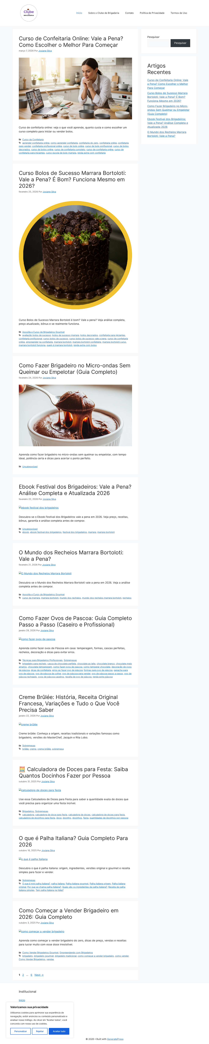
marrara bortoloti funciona (32, 345)
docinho (67, 818)
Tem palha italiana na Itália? (49, 890)
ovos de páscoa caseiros (51, 676)
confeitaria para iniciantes (112, 335)
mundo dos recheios (70, 598)
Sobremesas (70, 660)
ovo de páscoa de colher (48, 673)
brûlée (25, 749)
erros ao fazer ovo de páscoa (67, 670)
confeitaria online (108, 143)
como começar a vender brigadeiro (96, 956)
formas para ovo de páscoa (98, 670)
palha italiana (58, 883)
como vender (122, 956)
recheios (127, 598)
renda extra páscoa (103, 676)
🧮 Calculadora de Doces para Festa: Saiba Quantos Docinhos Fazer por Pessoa (73, 772)
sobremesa (58, 749)
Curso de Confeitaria (33, 139)
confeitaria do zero (88, 143)
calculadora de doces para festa (108, 814)
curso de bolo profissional (98, 146)
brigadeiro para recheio (34, 663)
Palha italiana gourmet (77, 883)
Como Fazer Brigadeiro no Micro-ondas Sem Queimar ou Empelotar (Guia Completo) (74, 368)
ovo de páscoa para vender (76, 673)
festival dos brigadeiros (75, 532)
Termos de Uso (179, 12)
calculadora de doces (79, 814)
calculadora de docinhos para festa (37, 818)
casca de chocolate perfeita (61, 663)
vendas (50, 959)
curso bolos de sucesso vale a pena (87, 338)
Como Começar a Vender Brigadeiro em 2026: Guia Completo (68, 913)
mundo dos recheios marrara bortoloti (101, 598)
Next (39, 974)
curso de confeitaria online (99, 149)
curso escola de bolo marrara (61, 153)
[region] (39, 1020)
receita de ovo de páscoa (78, 676)
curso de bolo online (73, 146)
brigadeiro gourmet (44, 956)
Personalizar (20, 1031)
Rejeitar (40, 1031)
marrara (92, 532)
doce (59, 818)
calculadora (28, 814)
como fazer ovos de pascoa (67, 666)
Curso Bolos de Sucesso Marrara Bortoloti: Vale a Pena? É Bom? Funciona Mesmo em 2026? (72, 179)
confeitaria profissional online (47, 146)
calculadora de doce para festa (51, 814)
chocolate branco (106, 663)
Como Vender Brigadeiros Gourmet (40, 952)
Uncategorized (29, 466)
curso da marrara (31, 598)
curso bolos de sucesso (55, 338)
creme (33, 749)
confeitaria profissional (30, 338)
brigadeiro (27, 956)
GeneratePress (115, 1039)
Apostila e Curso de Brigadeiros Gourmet (43, 332)
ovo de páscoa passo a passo (107, 673)
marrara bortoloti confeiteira (87, 342)
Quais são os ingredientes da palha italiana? (84, 887)
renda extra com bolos (85, 345)
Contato (129, 12)
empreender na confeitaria (39, 342)
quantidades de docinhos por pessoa (109, 818)
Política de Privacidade (152, 12)
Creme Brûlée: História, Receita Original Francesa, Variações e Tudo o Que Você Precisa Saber (69, 703)
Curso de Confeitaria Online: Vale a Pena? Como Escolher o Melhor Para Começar (71, 41)
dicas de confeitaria (41, 670)
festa (85, 818)
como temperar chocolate (97, 666)
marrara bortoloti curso (114, 342)
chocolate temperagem (40, 666)
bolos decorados (89, 335)
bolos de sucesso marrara (65, 335)
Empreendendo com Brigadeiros (76, 952)
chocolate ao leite (86, 663)
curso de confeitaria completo (69, 149)
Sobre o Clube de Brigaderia (103, 12)
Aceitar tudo (59, 1031)
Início (79, 12)
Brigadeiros (28, 811)
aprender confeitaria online (35, 143)
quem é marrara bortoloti (59, 345)
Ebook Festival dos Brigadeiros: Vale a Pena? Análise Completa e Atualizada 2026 (75, 489)
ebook (25, 532)
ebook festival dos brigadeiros (46, 532)
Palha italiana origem (100, 883)
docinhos (77, 818)
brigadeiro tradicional (66, 956)
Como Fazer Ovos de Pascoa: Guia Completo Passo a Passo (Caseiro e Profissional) (75, 621)
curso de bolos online (42, 149)
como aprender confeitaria (64, 143)
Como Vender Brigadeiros (32, 959)
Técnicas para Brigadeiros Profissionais (42, 660)
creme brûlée (44, 749)
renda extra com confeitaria (91, 153)
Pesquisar (153, 37)
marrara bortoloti (62, 342)
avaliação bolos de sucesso (36, 335)
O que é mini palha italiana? (36, 883)
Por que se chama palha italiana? (44, 887)
